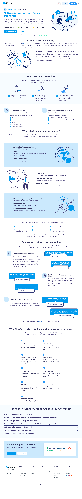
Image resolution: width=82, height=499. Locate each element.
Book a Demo (23, 31)
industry (40, 321)
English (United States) (10, 469)
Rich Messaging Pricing (46, 471)
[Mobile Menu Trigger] (78, 3)
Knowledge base (57, 479)
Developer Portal (57, 473)
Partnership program (22, 475)
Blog (55, 468)
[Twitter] (73, 475)
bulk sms (16, 114)
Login (65, 3)
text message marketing (28, 43)
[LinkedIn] (66, 475)
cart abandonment (55, 122)
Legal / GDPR (68, 473)
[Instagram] (70, 475)
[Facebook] (68, 475)
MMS (31, 471)
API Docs (55, 471)
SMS (31, 468)
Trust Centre (56, 477)
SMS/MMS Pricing (45, 468)
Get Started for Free (10, 31)
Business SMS (12, 9)
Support (67, 468)
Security (55, 475)
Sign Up (73, 3)
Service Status (68, 471)
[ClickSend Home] (10, 467)
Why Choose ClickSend (22, 473)
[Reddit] (71, 475)
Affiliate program (21, 477)
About (20, 468)
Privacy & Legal (38, 484)
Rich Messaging (33, 473)
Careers (20, 471)
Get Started (11, 453)
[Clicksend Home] (9, 3)
